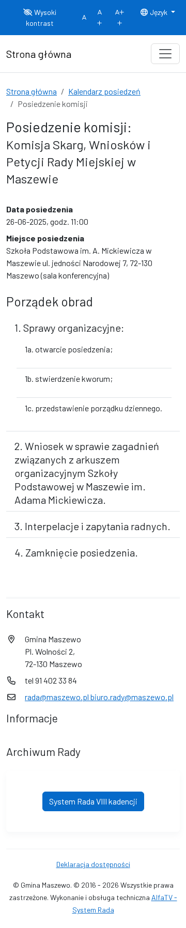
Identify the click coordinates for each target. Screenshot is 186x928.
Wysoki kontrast (41, 17)
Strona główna (31, 91)
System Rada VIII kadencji (93, 801)
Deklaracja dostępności (93, 864)
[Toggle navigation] (165, 53)
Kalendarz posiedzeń (104, 91)
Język (158, 12)
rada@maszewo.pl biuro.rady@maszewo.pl (99, 697)
